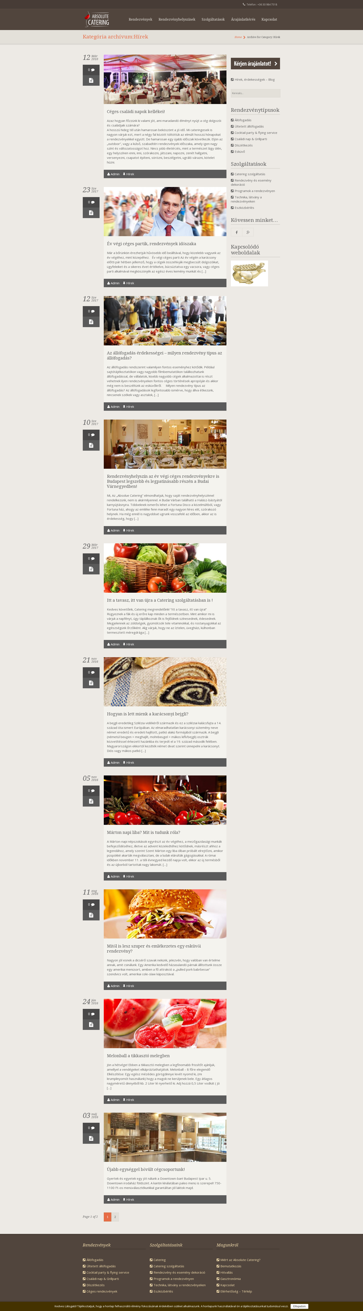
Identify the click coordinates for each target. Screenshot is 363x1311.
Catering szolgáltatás (250, 174)
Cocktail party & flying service (256, 132)
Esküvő (240, 151)
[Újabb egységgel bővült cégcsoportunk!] (165, 1160)
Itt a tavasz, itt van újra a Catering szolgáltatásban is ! (160, 600)
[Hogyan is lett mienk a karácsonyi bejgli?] (165, 705)
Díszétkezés (244, 145)
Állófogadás (243, 120)
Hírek (130, 174)
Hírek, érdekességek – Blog (255, 79)
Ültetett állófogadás (249, 126)
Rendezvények (140, 19)
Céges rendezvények (102, 1291)
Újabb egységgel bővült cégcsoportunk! (146, 1169)
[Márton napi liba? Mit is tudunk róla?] (165, 823)
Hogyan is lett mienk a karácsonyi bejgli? (147, 713)
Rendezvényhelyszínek (177, 19)
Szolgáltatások (213, 19)
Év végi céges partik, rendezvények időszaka (151, 243)
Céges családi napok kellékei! (136, 111)
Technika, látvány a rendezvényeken (246, 199)
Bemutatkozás (230, 1266)
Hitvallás (226, 1272)
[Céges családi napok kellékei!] (165, 103)
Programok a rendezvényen (255, 191)
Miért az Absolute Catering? (240, 1260)
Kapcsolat (269, 19)
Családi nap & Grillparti (251, 139)
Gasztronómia (230, 1279)
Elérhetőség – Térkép (236, 1291)
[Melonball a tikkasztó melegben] (165, 1047)
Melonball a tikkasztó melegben (138, 1055)
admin (115, 174)
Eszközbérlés (244, 207)
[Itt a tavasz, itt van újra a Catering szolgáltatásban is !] (165, 591)
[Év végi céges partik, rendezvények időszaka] (165, 235)
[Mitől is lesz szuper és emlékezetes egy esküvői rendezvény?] (165, 937)
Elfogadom (299, 1306)
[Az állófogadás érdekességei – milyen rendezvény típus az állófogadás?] (165, 344)
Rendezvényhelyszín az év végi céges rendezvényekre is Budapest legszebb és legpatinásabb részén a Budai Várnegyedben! (163, 481)
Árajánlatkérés (243, 19)
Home (238, 37)
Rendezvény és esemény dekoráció (179, 1272)
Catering (160, 1260)
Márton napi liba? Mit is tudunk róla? (143, 832)
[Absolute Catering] (99, 19)
